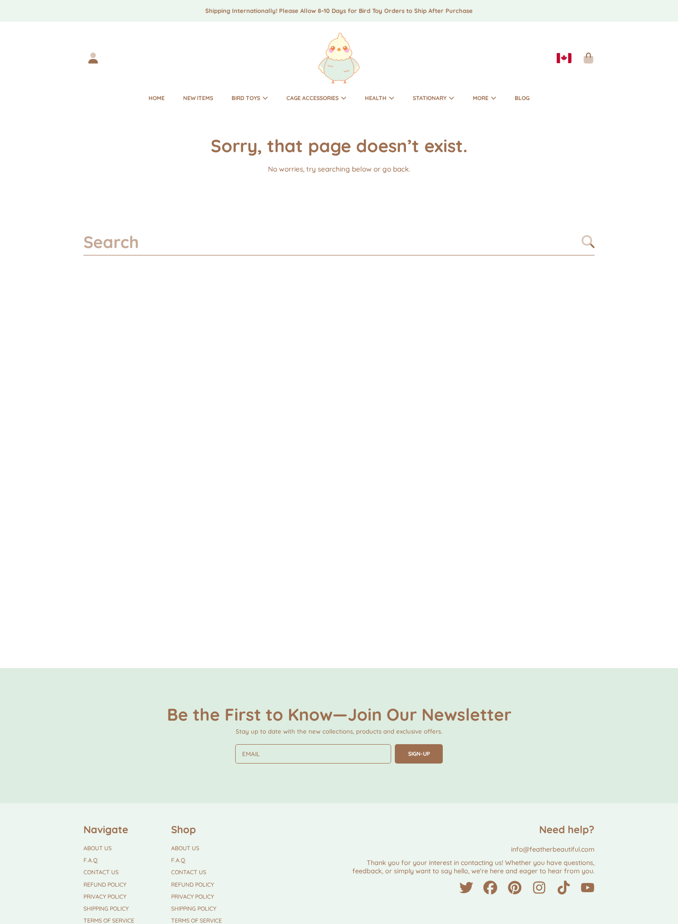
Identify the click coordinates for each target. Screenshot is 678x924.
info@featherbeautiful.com (553, 849)
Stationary (430, 98)
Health (376, 98)
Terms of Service (108, 920)
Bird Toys (247, 98)
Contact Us (101, 872)
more (481, 98)
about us (97, 848)
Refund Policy (104, 884)
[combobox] (339, 241)
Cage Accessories (313, 98)
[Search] (588, 241)
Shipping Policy (106, 908)
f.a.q (90, 860)
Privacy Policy (104, 896)
